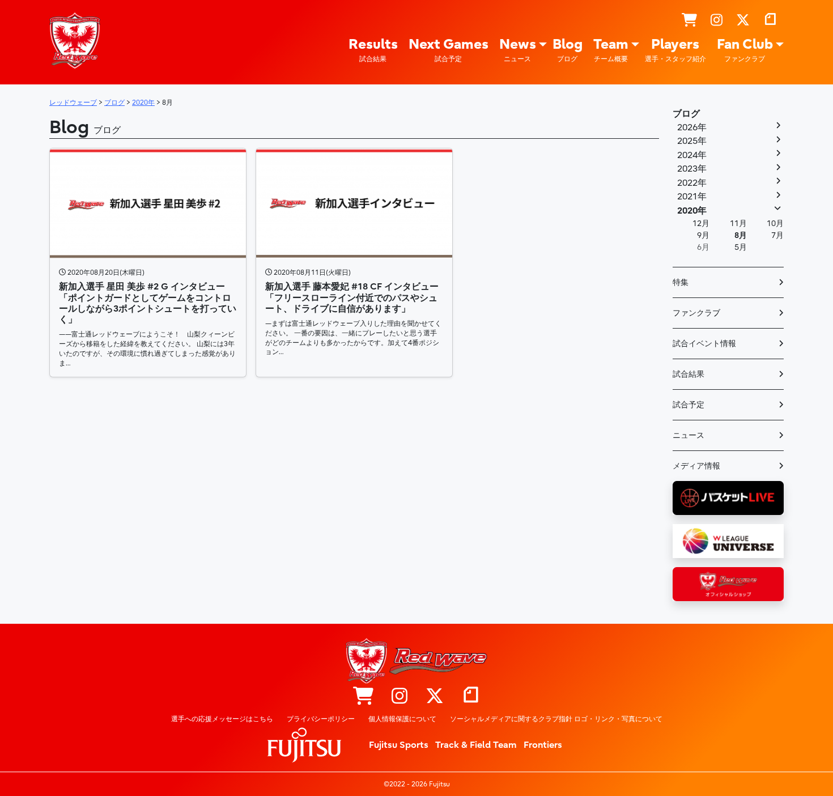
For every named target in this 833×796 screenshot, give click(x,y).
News (517, 49)
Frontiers (543, 745)
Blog (567, 49)
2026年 (692, 127)
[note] (770, 20)
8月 (740, 235)
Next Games (448, 49)
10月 (775, 223)
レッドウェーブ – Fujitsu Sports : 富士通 (74, 40)
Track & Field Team (476, 745)
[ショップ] (689, 20)
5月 (740, 247)
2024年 (692, 155)
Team (610, 49)
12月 (700, 223)
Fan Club (745, 49)
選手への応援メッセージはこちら (222, 719)
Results (373, 49)
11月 (738, 223)
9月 (703, 235)
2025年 (692, 141)
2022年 (692, 183)
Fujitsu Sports (398, 745)
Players (675, 49)
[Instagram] (716, 20)
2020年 (692, 211)
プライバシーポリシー (321, 719)
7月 (777, 235)
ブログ (686, 114)
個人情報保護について (402, 719)
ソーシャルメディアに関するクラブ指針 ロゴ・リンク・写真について (556, 719)
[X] (742, 20)
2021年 (692, 196)
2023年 (692, 169)
